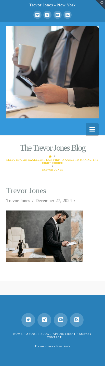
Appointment (64, 333)
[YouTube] (58, 15)
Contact (54, 337)
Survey (85, 333)
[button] (92, 129)
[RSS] (67, 15)
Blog (45, 333)
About (31, 333)
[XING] (47, 15)
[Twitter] (37, 15)
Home (18, 333)
